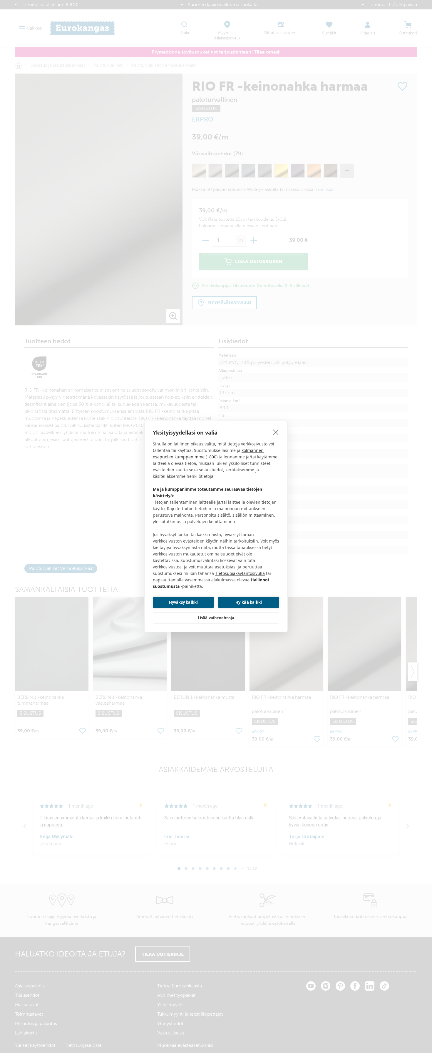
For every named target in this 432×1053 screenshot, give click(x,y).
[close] (275, 432)
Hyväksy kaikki (183, 602)
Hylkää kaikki (248, 602)
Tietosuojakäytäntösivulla (240, 573)
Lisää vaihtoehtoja (216, 618)
